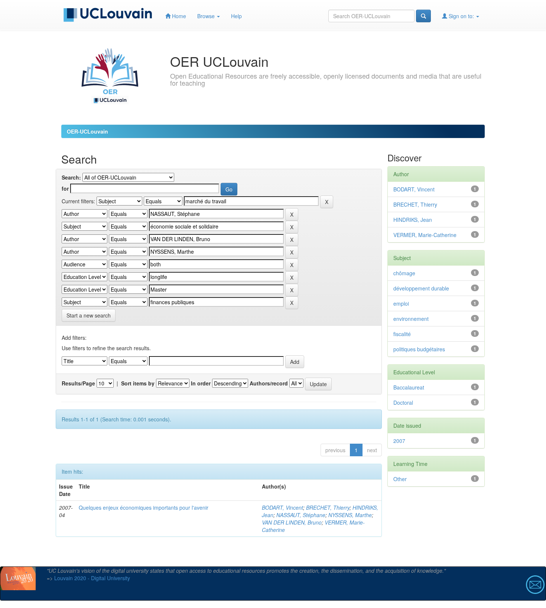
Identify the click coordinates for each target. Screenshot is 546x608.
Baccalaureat (408, 387)
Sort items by (138, 383)
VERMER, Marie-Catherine (424, 235)
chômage (404, 273)
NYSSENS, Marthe (350, 515)
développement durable (421, 288)
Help (236, 16)
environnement (411, 318)
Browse (206, 16)
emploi (401, 303)
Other (400, 479)
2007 (399, 440)
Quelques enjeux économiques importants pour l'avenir (143, 507)
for (65, 188)
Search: (71, 177)
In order (201, 383)
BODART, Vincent (282, 507)
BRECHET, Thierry (328, 507)
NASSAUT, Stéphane (300, 515)
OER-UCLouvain (87, 131)
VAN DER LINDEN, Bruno (292, 522)
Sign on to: (461, 16)
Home (178, 16)
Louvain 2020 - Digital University (92, 578)
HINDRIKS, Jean (412, 219)
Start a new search (88, 315)
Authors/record (269, 383)
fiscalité (402, 334)
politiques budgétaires (419, 349)
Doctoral (403, 402)
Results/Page (78, 383)
